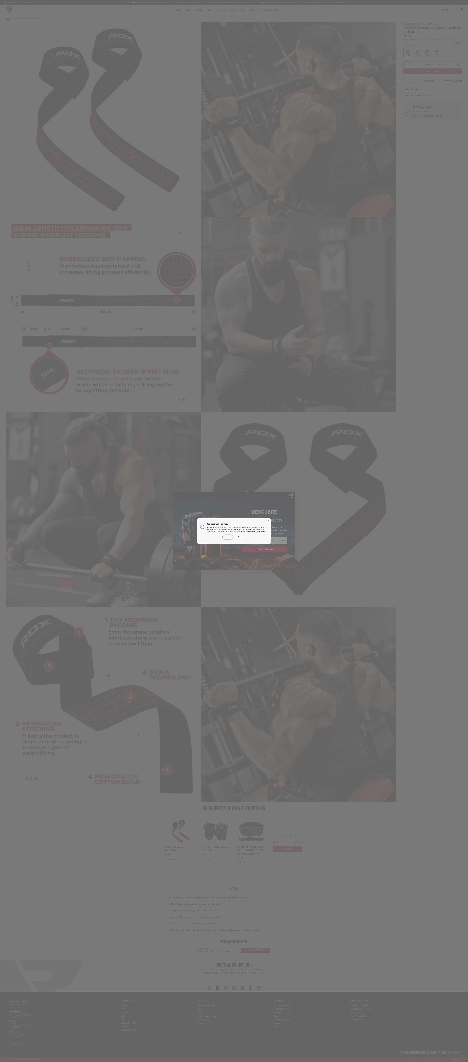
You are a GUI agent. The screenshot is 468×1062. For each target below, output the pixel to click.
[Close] (269, 520)
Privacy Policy (250, 531)
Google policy (260, 531)
